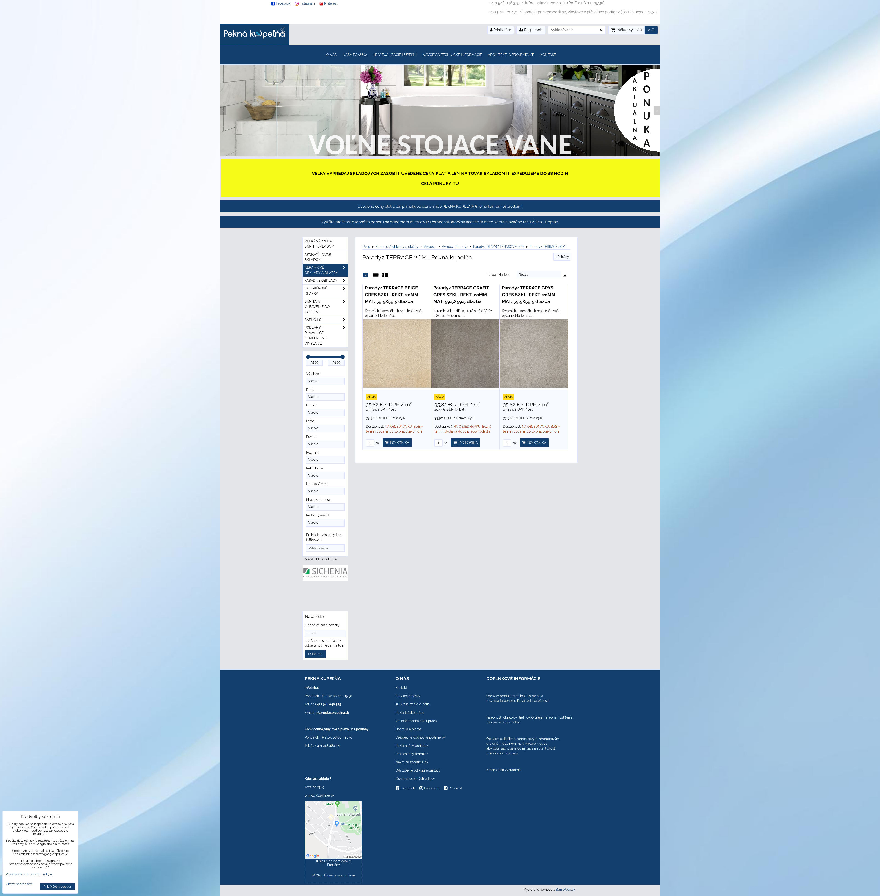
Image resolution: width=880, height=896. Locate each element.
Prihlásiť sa (501, 30)
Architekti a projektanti (511, 55)
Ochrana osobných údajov (415, 778)
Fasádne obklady (321, 280)
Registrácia (533, 30)
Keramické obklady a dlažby (321, 270)
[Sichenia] (325, 579)
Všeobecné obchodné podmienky (421, 737)
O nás (331, 55)
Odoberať (315, 654)
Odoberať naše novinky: (322, 625)
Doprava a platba (409, 729)
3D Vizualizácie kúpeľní (395, 55)
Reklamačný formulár (412, 754)
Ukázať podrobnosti (19, 884)
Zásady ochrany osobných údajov (29, 874)
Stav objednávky (408, 696)
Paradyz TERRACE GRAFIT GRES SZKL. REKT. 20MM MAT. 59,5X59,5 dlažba (461, 294)
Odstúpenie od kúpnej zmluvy (418, 770)
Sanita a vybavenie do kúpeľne (317, 306)
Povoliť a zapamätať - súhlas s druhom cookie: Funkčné (334, 861)
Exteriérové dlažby (316, 291)
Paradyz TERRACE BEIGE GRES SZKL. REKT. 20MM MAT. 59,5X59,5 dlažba (391, 294)
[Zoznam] (375, 276)
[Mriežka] (365, 276)
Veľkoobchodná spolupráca (416, 721)
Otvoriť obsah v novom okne (335, 875)
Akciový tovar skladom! (318, 257)
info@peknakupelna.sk (332, 712)
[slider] (308, 357)
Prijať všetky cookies (58, 886)
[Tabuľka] (385, 276)
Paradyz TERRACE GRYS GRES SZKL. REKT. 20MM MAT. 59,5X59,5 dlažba (528, 294)
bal (377, 443)
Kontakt (548, 55)
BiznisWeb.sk (565, 889)
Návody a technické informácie (452, 55)
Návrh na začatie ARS (412, 762)
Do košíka (398, 443)
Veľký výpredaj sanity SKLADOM (319, 243)
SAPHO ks (313, 320)
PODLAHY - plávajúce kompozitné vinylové (316, 335)
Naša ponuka (355, 55)
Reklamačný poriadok (412, 745)
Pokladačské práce (410, 712)
